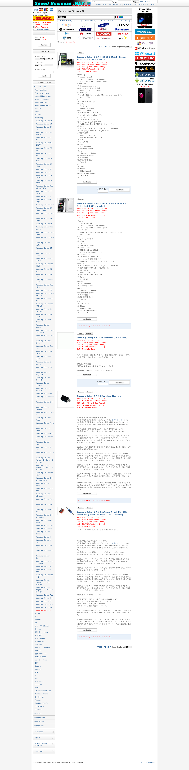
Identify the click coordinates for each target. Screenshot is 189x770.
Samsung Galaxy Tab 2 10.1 (44, 448)
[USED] (79, 21)
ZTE (36, 672)
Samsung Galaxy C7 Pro (44, 139)
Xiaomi (38, 620)
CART (153, 5)
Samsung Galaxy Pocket (43, 443)
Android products (42, 93)
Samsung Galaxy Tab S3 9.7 (44, 133)
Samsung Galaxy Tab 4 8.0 (44, 281)
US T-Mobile (40, 638)
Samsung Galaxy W (44, 528)
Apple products (41, 90)
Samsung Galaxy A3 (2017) (44, 149)
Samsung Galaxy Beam (43, 429)
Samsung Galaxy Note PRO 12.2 (45, 294)
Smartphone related (43, 691)
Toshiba (38, 684)
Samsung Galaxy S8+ (44, 124)
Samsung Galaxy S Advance (43, 495)
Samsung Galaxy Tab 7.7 (44, 505)
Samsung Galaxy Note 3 (45, 337)
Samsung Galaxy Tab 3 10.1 (44, 347)
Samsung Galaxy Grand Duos (43, 379)
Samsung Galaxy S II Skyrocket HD (44, 479)
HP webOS (39, 706)
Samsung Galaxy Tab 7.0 (44, 552)
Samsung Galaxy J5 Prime (44, 160)
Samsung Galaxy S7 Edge (44, 201)
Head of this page (148, 762)
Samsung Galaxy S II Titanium (44, 562)
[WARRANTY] (90, 21)
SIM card (38, 709)
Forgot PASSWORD (145, 1)
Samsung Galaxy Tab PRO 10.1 (44, 305)
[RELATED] (125, 21)
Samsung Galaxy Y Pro (43, 541)
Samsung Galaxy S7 (44, 196)
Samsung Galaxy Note (45, 525)
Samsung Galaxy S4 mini (44, 368)
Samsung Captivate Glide (44, 521)
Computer (38, 713)
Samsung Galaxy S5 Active (44, 270)
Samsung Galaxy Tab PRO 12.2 (44, 300)
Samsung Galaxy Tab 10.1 (44, 576)
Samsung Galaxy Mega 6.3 (43, 389)
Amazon (38, 700)
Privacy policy (39, 751)
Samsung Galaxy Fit (44, 601)
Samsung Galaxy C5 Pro (44, 128)
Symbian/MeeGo (41, 703)
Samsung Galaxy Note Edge (45, 233)
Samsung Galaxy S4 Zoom (44, 342)
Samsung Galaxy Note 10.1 (45, 424)
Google (38, 108)
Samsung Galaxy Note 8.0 (45, 398)
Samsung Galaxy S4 (44, 393)
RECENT (107, 46)
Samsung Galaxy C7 (44, 169)
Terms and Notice (42, 29)
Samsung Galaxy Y (43, 537)
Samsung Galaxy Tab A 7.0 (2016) (44, 187)
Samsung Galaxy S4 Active (44, 363)
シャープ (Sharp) (42, 626)
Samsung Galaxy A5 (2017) (44, 144)
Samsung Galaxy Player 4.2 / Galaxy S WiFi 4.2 (44, 460)
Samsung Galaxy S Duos (43, 419)
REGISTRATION (141, 5)
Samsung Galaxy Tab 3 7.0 (44, 358)
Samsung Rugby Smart (42, 484)
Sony (37, 111)
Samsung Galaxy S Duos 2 (43, 321)
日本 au (38, 650)
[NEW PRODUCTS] (108, 21)
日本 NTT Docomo (42, 647)
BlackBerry (39, 697)
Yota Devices (40, 657)
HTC (37, 616)
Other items (39, 726)
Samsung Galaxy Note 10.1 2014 (45, 331)
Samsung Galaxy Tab (44, 607)
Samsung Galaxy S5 (44, 290)
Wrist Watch (39, 722)
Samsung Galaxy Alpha (43, 244)
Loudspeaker (39, 717)
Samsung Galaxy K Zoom (43, 254)
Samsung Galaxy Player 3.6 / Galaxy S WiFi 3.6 (44, 467)
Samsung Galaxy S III (44, 433)
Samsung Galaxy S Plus (43, 571)
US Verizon (40, 641)
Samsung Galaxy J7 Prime (44, 165)
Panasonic (39, 681)
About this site (39, 732)
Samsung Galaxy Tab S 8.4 (44, 265)
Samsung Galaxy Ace (44, 604)
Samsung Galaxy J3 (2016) (44, 192)
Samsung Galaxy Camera (43, 408)
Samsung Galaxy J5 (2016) (44, 182)
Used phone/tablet (43, 99)
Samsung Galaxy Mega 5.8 (43, 373)
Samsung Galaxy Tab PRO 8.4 (44, 310)
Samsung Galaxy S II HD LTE (44, 511)
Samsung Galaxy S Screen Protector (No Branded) (102, 338)
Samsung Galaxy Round (43, 326)
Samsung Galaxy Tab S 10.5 (44, 260)
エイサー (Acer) (41, 660)
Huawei (38, 629)
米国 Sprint (39, 644)
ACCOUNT (128, 5)
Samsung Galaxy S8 (44, 121)
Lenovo (38, 666)
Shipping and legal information (41, 744)
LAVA (37, 688)
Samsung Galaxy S (43, 610)
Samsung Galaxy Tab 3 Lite (44, 315)
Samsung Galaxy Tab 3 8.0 (44, 352)
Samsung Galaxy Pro (44, 595)
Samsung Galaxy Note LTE (45, 500)
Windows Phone (41, 694)
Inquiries (37, 737)
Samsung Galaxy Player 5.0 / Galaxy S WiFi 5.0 (44, 582)
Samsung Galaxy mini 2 (45, 454)
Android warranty (42, 102)
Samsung (39, 118)
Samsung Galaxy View (45, 205)
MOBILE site (101, 5)
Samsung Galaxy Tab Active (44, 228)
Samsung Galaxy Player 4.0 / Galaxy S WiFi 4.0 (44, 590)
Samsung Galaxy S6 (44, 224)
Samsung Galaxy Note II (45, 414)
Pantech (38, 669)
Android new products (44, 105)
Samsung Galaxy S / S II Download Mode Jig (99, 396)
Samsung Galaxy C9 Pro (44, 154)
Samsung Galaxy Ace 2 (44, 438)
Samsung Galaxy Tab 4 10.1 (44, 275)
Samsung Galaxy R (44, 566)
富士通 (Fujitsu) (41, 632)
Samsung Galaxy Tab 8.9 (44, 546)
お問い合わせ (117, 420)
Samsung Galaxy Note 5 (45, 214)
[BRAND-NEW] (66, 21)
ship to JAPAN (115, 5)
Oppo (37, 675)
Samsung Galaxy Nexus (43, 533)
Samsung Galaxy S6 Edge (44, 220)
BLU (37, 663)
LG (36, 623)
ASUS (37, 613)
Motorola (39, 114)
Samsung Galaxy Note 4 (45, 238)
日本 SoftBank (41, 654)
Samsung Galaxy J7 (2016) (44, 176)
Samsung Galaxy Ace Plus (44, 490)
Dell (37, 678)
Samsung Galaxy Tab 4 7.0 (44, 286)
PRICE (99, 46)
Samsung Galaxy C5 (44, 172)
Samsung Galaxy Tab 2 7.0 (44, 474)
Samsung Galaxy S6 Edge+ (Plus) (44, 209)
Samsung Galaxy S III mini (44, 403)
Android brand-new (43, 96)
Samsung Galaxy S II (44, 598)
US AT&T (38, 635)
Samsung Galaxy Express (43, 384)
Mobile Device (40, 87)
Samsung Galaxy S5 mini (44, 249)
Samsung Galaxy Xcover (43, 557)
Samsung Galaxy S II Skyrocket (44, 516)
